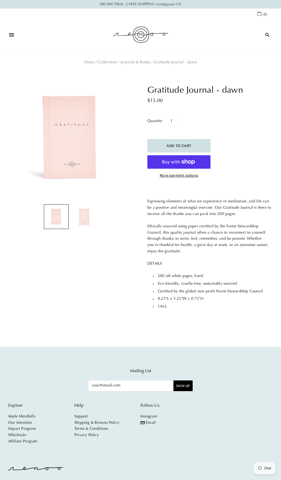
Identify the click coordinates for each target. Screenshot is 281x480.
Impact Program (22, 429)
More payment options (179, 175)
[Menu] (11, 34)
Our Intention (20, 423)
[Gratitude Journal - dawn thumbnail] (56, 216)
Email (150, 423)
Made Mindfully (22, 417)
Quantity (155, 121)
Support (81, 417)
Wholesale (17, 435)
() (265, 15)
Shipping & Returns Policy (96, 423)
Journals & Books (135, 62)
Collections (107, 62)
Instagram (148, 417)
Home (89, 62)
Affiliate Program (22, 442)
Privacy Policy (86, 435)
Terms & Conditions (91, 429)
